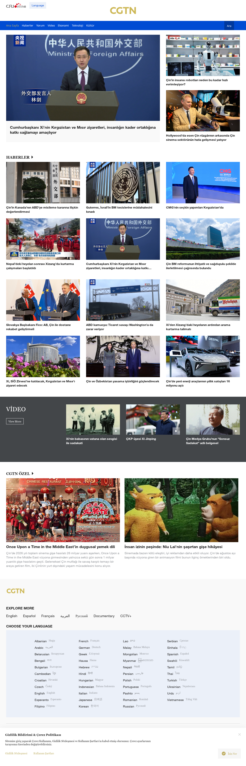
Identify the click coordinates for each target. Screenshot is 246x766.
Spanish (178, 654)
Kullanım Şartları (43, 753)
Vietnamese (182, 700)
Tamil (174, 667)
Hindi (86, 674)
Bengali (43, 661)
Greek (89, 654)
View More (14, 421)
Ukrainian (181, 687)
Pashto (131, 693)
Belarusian (49, 654)
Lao (129, 641)
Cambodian (45, 674)
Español (29, 616)
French (89, 641)
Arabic (44, 648)
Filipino (45, 706)
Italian (88, 693)
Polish (131, 680)
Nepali (131, 667)
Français (48, 616)
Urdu (173, 693)
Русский (82, 616)
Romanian (135, 700)
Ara (229, 25)
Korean (89, 706)
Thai (173, 674)
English (11, 616)
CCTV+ (125, 616)
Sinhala (176, 648)
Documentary (104, 616)
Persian (133, 674)
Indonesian (97, 687)
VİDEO (16, 409)
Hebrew (88, 667)
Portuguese (137, 687)
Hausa (87, 661)
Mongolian (136, 654)
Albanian (45, 641)
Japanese (90, 700)
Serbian (177, 641)
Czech (43, 687)
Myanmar (138, 661)
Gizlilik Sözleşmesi (16, 753)
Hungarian (91, 680)
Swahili (178, 661)
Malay (136, 648)
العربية (65, 616)
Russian (134, 706)
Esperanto (48, 700)
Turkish (177, 680)
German (90, 648)
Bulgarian (48, 667)
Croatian (46, 680)
